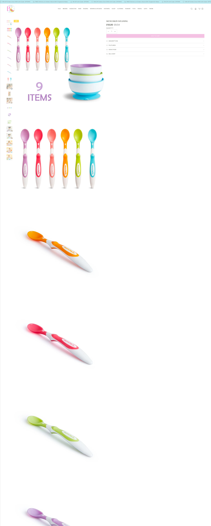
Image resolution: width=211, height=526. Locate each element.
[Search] (192, 9)
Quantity (109, 28)
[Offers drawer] (195, 9)
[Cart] (199, 9)
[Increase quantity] (115, 31)
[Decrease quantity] (108, 31)
